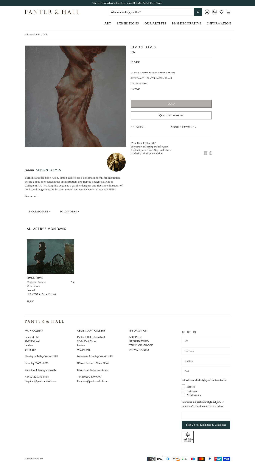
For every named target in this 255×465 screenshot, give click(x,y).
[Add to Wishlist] (72, 282)
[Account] (207, 14)
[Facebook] (205, 153)
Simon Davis (48, 170)
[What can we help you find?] (155, 12)
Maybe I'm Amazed (36, 282)
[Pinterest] (210, 153)
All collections (32, 34)
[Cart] (228, 12)
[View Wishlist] (221, 12)
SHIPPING (135, 337)
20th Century (193, 395)
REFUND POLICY (139, 341)
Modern (190, 386)
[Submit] (198, 12)
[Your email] (206, 371)
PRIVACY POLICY (139, 350)
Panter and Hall (37, 459)
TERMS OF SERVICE (141, 345)
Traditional (191, 391)
